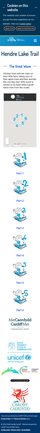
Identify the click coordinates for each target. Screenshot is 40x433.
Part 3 (20, 228)
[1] (20, 159)
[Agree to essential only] (37, 18)
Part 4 (20, 255)
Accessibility (26, 430)
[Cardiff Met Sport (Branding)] (20, 324)
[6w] (20, 296)
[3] (20, 214)
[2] (20, 187)
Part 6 (20, 310)
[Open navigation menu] (35, 41)
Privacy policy (16, 430)
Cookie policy (25, 24)
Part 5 (20, 282)
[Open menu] (37, 41)
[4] (20, 242)
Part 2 (20, 200)
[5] (20, 269)
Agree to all (9, 28)
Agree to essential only (25, 28)
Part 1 (20, 173)
